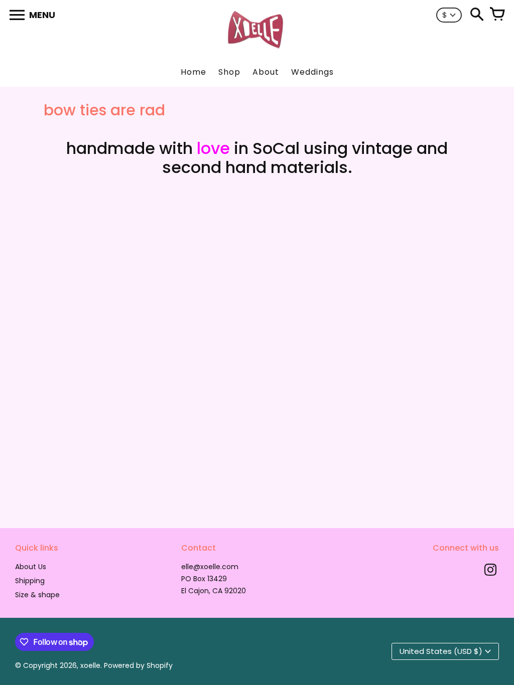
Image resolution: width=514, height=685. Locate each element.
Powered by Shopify (138, 665)
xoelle (90, 665)
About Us (30, 567)
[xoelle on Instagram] (490, 571)
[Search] (476, 15)
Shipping (30, 581)
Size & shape (37, 595)
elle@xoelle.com (209, 567)
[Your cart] (496, 15)
